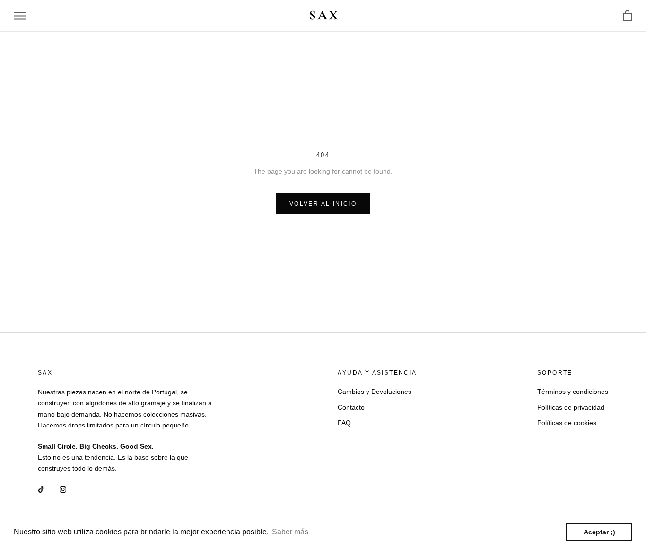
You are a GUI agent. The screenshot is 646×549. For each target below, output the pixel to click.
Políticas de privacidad (570, 407)
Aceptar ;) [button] (599, 532)
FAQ (344, 423)
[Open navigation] (20, 16)
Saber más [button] (290, 532)
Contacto (351, 407)
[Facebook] (41, 488)
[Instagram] (63, 488)
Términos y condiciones (572, 391)
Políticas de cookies (566, 423)
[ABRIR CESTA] (627, 15)
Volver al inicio (323, 203)
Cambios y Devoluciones (374, 391)
